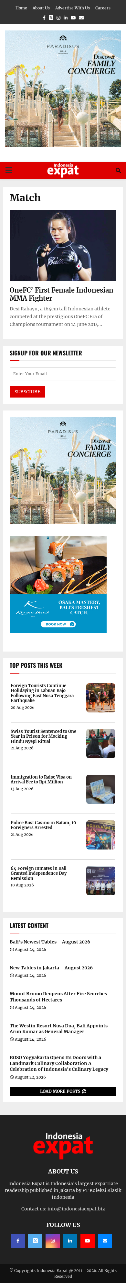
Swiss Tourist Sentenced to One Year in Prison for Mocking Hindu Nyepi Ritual (43, 736)
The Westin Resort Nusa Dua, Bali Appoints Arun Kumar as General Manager (59, 1028)
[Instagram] (53, 1241)
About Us (41, 8)
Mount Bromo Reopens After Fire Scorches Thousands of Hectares (58, 996)
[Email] (105, 1241)
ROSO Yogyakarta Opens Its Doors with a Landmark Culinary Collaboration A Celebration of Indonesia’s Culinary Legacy (59, 1063)
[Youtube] (87, 1241)
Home (21, 8)
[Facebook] (18, 1241)
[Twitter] (35, 1241)
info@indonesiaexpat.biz (76, 1209)
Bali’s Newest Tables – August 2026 (50, 942)
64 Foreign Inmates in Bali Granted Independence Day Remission (39, 873)
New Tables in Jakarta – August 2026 (51, 968)
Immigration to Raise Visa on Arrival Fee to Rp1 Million (41, 780)
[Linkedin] (70, 1241)
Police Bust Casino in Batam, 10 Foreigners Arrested (43, 825)
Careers (102, 8)
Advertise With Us (72, 8)
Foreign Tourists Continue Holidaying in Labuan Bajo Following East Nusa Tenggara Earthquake (42, 693)
